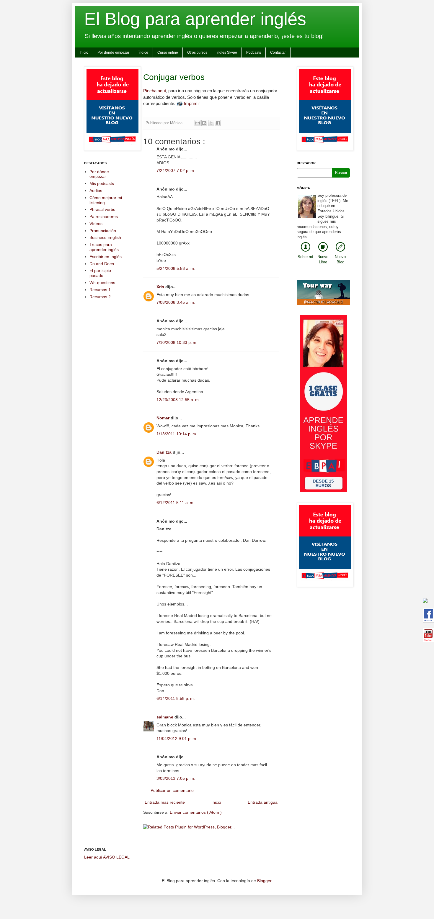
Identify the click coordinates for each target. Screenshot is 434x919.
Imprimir (192, 103)
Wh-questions (102, 282)
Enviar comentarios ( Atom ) (196, 812)
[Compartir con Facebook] (218, 123)
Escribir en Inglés (105, 256)
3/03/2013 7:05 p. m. (175, 778)
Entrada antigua (263, 802)
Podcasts (253, 52)
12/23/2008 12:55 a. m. (178, 399)
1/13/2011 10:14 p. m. (176, 433)
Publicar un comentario (172, 790)
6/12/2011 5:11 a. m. (175, 502)
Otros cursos (197, 52)
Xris (160, 286)
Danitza (164, 452)
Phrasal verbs (102, 209)
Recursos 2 (100, 296)
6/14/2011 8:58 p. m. (175, 698)
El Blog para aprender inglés (195, 19)
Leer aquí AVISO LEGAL (107, 857)
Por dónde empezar (113, 52)
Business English (105, 237)
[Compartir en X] (211, 123)
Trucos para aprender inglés (104, 247)
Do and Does (101, 263)
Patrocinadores (103, 216)
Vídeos (95, 223)
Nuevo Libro (322, 259)
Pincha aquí (154, 90)
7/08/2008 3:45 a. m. (175, 302)
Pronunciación (102, 230)
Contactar (278, 52)
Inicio (84, 52)
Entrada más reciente (165, 802)
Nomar (163, 418)
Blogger (264, 880)
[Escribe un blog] (204, 123)
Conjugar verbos (174, 77)
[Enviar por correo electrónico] (197, 123)
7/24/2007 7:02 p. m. (175, 170)
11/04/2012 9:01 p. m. (176, 738)
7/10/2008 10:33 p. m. (177, 342)
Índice (143, 52)
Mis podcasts (101, 183)
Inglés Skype (226, 52)
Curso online (167, 52)
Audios (95, 190)
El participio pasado (100, 273)
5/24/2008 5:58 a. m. (175, 268)
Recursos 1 (100, 289)
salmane (165, 717)
